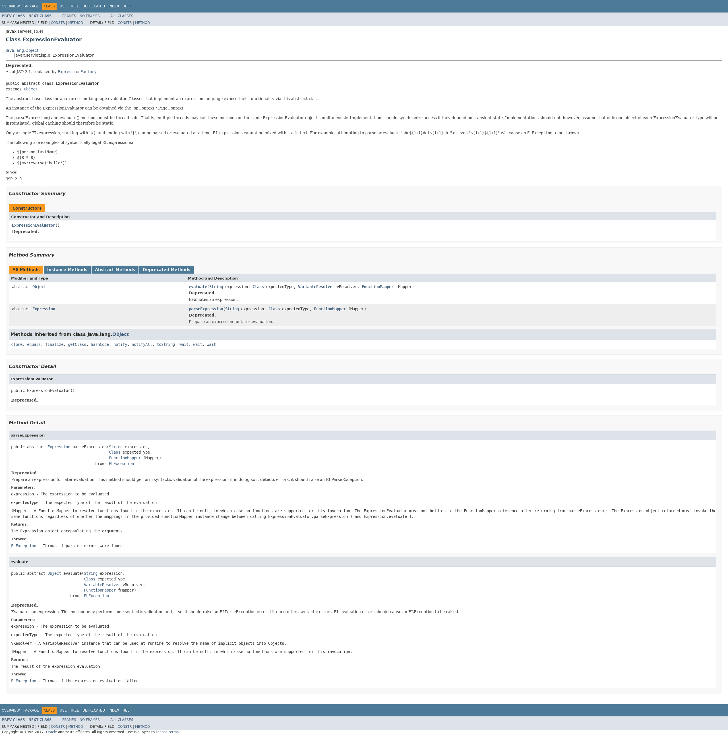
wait (184, 344)
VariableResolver (316, 286)
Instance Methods (67, 269)
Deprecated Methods (166, 269)
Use (63, 6)
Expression (43, 309)
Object (31, 89)
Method (75, 23)
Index (113, 6)
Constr (58, 23)
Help (127, 6)
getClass (77, 344)
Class (258, 286)
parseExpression (206, 309)
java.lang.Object (22, 50)
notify (120, 344)
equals (34, 344)
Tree (74, 6)
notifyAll (142, 344)
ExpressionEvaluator (33, 225)
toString (166, 344)
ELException (121, 463)
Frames (69, 16)
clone (16, 344)
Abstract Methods (115, 269)
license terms (167, 732)
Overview (11, 6)
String (216, 286)
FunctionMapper (378, 286)
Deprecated (93, 6)
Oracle (51, 732)
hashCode (100, 344)
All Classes (121, 16)
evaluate (198, 286)
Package (31, 6)
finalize (54, 344)
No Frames (90, 16)
